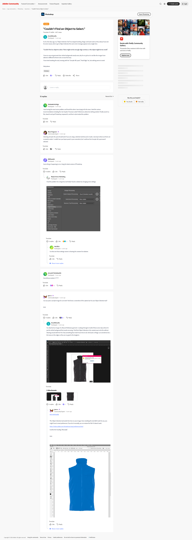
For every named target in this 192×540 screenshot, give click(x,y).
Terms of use (43, 537)
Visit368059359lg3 (53, 104)
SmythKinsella (52, 36)
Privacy (49, 537)
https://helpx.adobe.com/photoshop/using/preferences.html (66, 426)
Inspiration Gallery (67, 4)
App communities (11, 9)
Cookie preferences (57, 537)
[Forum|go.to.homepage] (10, 3)
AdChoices (92, 537)
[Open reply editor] (77, 87)
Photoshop (20, 9)
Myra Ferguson (52, 132)
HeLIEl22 (57, 246)
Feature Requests (54, 4)
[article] (76, 113)
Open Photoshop (144, 14)
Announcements (42, 4)
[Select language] (164, 3)
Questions (27, 9)
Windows (46, 71)
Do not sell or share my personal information (75, 537)
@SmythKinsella (54, 414)
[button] (173, 3)
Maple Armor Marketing (58, 176)
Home (3, 9)
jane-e (50, 295)
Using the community (32, 537)
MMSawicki (51, 159)
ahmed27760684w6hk (54, 273)
